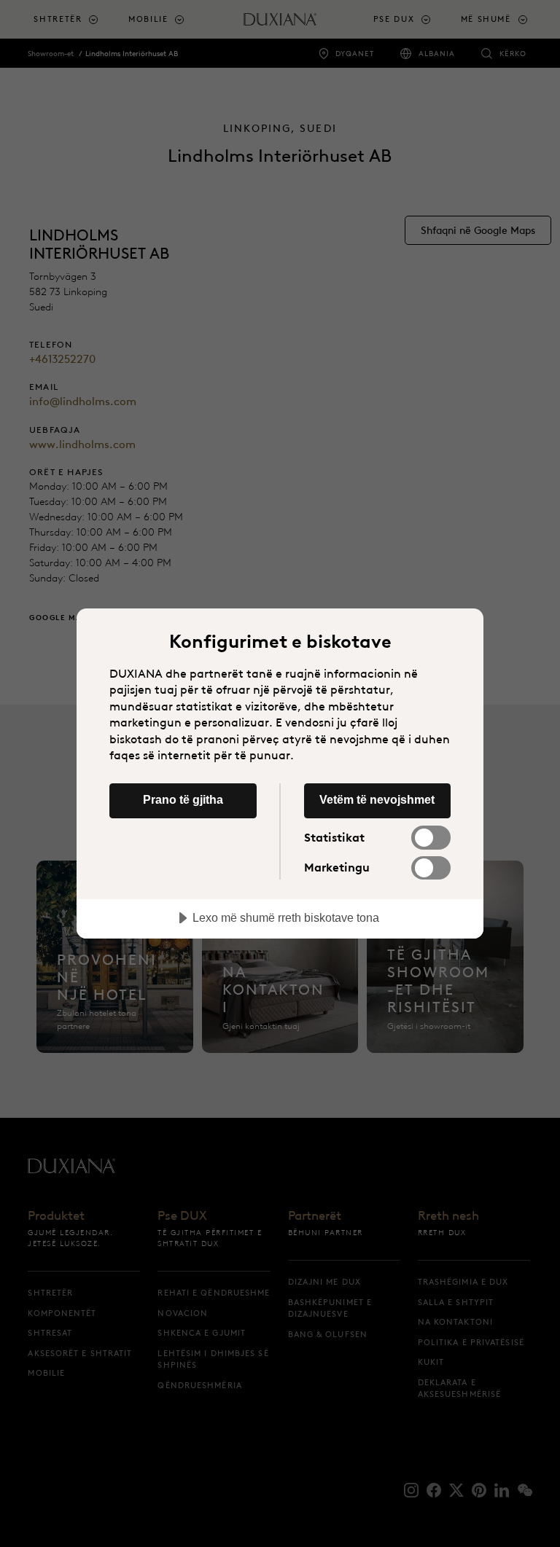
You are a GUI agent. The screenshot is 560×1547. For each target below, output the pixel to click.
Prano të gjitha (183, 799)
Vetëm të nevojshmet (377, 799)
